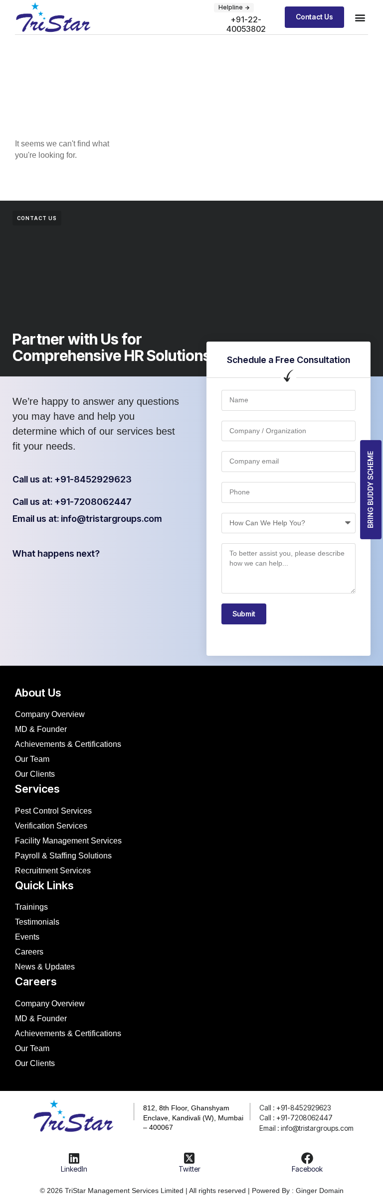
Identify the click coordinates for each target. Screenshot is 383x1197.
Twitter (189, 1169)
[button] (234, 7)
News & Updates (45, 966)
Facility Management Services (68, 841)
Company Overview (50, 714)
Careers (29, 952)
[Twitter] (189, 1158)
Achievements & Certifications (68, 744)
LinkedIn (74, 1169)
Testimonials (37, 922)
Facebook (307, 1169)
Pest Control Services (53, 811)
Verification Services (51, 826)
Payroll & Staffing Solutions (63, 855)
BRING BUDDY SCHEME (370, 489)
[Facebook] (307, 1158)
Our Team (32, 759)
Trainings (31, 907)
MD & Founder (41, 729)
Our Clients (35, 774)
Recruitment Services (53, 870)
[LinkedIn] (74, 1158)
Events (27, 937)
